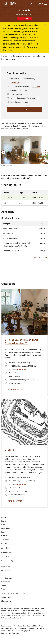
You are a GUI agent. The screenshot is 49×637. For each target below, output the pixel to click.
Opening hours (6, 578)
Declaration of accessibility (27, 626)
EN (31, 4)
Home (3, 517)
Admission (5, 585)
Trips (3, 589)
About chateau (6, 597)
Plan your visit (6, 571)
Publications (5, 528)
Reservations (5, 582)
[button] (3, 152)
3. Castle (9, 449)
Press (3, 532)
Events (3, 521)
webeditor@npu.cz (23, 631)
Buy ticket (24, 109)
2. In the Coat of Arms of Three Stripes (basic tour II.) (21, 341)
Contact (4, 535)
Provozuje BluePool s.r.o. (10, 633)
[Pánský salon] (24, 150)
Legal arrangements (8, 626)
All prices (36, 86)
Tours (3, 574)
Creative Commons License (30, 611)
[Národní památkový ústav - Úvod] (10, 3)
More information (15, 389)
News (3, 525)
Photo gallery (6, 601)
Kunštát (25, 11)
